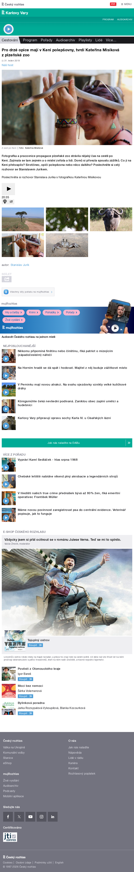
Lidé (98, 40)
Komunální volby (14, 752)
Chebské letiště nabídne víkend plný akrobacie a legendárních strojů (68, 476)
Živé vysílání (12, 320)
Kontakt (73, 768)
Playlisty (85, 40)
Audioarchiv (124, 19)
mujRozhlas (9, 303)
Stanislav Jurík (20, 265)
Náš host (7, 65)
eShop (7, 763)
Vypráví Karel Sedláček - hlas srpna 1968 (48, 459)
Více (111, 40)
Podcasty (9, 791)
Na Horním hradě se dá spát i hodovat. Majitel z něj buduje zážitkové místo (72, 367)
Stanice (8, 758)
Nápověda (75, 752)
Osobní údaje (23, 862)
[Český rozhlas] (13, 4)
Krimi (32, 312)
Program (108, 19)
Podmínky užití (43, 862)
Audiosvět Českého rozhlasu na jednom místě (28, 336)
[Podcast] (5, 201)
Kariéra (72, 763)
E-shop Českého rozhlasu (24, 532)
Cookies (7, 862)
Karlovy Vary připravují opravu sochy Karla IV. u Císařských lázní (64, 418)
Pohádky (50, 312)
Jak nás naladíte (78, 747)
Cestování (10, 40)
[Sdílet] (11, 201)
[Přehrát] (8, 189)
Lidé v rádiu (75, 758)
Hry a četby (12, 312)
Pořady (47, 40)
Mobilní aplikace (13, 796)
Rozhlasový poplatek (81, 773)
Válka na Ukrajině (14, 747)
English (59, 862)
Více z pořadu (14, 454)
